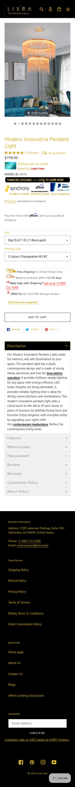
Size (7, 232)
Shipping (10, 201)
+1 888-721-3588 (29, 541)
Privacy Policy (17, 592)
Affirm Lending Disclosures (26, 696)
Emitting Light (13, 249)
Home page (16, 652)
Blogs (12, 685)
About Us (14, 663)
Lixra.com (42, 773)
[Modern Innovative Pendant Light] (52, 123)
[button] (14, 153)
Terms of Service (19, 602)
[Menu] (68, 9)
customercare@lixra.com (32, 545)
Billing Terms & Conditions (26, 613)
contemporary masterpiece (30, 424)
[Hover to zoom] (37, 70)
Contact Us (15, 674)
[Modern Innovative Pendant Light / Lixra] (15, 123)
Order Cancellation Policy (25, 624)
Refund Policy (17, 581)
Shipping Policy (18, 570)
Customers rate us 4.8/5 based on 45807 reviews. (37, 740)
